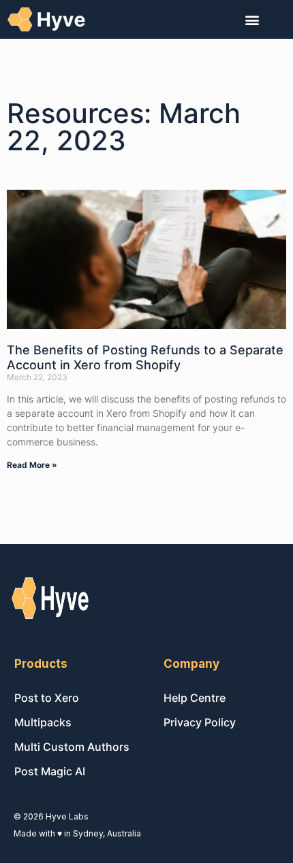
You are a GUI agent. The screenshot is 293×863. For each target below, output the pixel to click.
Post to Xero (46, 698)
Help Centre (195, 698)
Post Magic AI (49, 771)
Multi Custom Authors (71, 747)
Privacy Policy (200, 722)
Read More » (32, 465)
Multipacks (43, 722)
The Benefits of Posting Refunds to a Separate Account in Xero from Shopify (145, 357)
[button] (252, 19)
